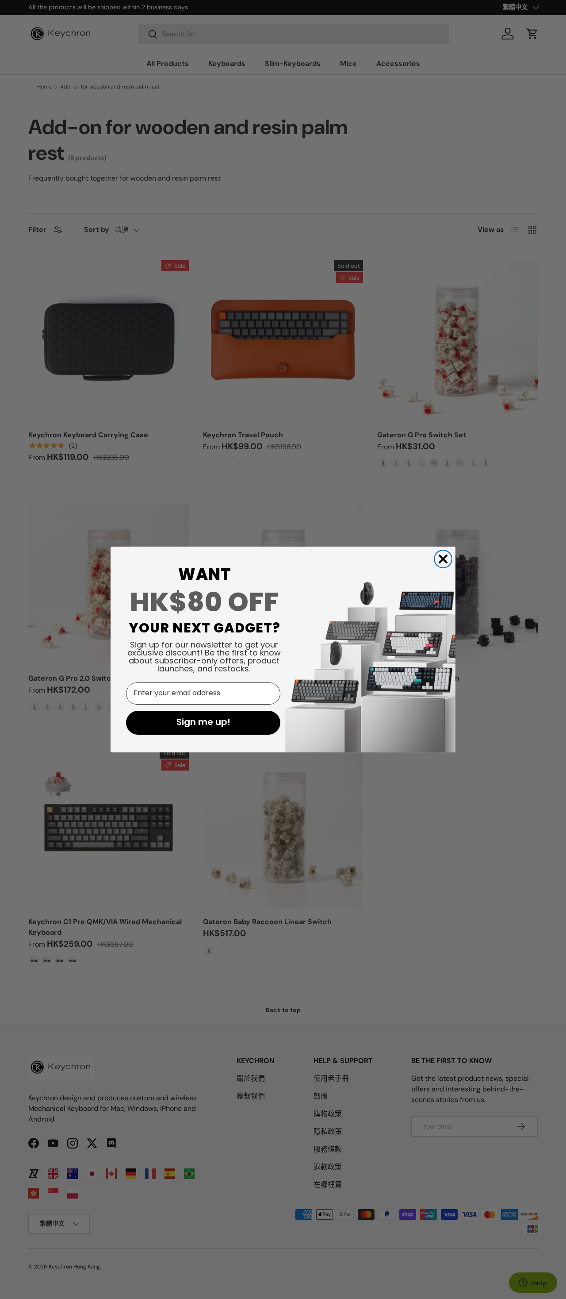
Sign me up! (203, 722)
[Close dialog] (443, 559)
